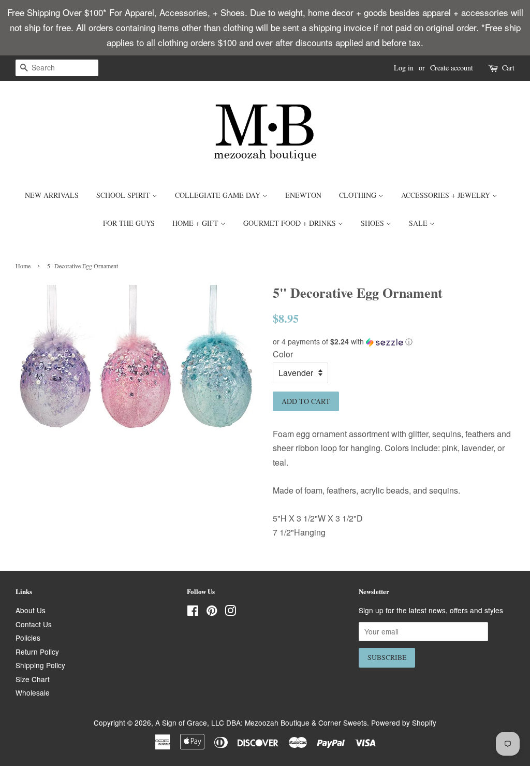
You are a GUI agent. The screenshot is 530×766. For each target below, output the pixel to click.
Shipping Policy (40, 665)
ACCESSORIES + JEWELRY (446, 195)
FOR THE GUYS (129, 223)
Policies (28, 637)
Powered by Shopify (403, 722)
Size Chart (33, 679)
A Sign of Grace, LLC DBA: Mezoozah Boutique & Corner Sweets (261, 722)
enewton (303, 195)
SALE (419, 223)
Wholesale (33, 692)
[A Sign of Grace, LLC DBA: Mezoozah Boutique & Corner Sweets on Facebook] (193, 612)
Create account (451, 68)
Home (23, 266)
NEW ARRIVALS (52, 195)
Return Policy (37, 651)
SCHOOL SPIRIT (124, 195)
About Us (31, 610)
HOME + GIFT (196, 223)
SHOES (373, 223)
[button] (393, 341)
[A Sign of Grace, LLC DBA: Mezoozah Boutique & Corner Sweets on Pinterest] (211, 612)
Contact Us (34, 624)
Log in (404, 68)
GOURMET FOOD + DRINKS (290, 223)
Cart (508, 68)
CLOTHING (358, 195)
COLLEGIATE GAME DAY (218, 195)
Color (283, 354)
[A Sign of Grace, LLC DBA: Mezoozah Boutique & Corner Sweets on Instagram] (230, 612)
